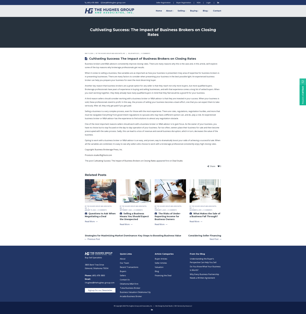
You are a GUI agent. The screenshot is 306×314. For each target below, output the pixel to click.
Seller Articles (133, 53)
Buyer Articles (161, 258)
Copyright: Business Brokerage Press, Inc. (103, 149)
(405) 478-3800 (92, 2)
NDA (198, 2)
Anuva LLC (188, 306)
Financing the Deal (163, 275)
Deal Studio (177, 160)
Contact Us (125, 279)
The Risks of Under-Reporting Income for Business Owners (168, 216)
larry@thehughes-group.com (114, 2)
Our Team (124, 263)
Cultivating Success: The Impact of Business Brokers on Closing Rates (124, 160)
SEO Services (178, 306)
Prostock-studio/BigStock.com (98, 155)
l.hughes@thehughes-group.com (99, 282)
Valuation (159, 267)
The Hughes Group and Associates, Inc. (112, 53)
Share (212, 166)
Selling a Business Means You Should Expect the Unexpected (134, 216)
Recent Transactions (129, 267)
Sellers (123, 275)
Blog (157, 271)
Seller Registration (163, 2)
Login (208, 2)
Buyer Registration (183, 2)
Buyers (123, 271)
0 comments (145, 53)
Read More (90, 221)
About (122, 258)
